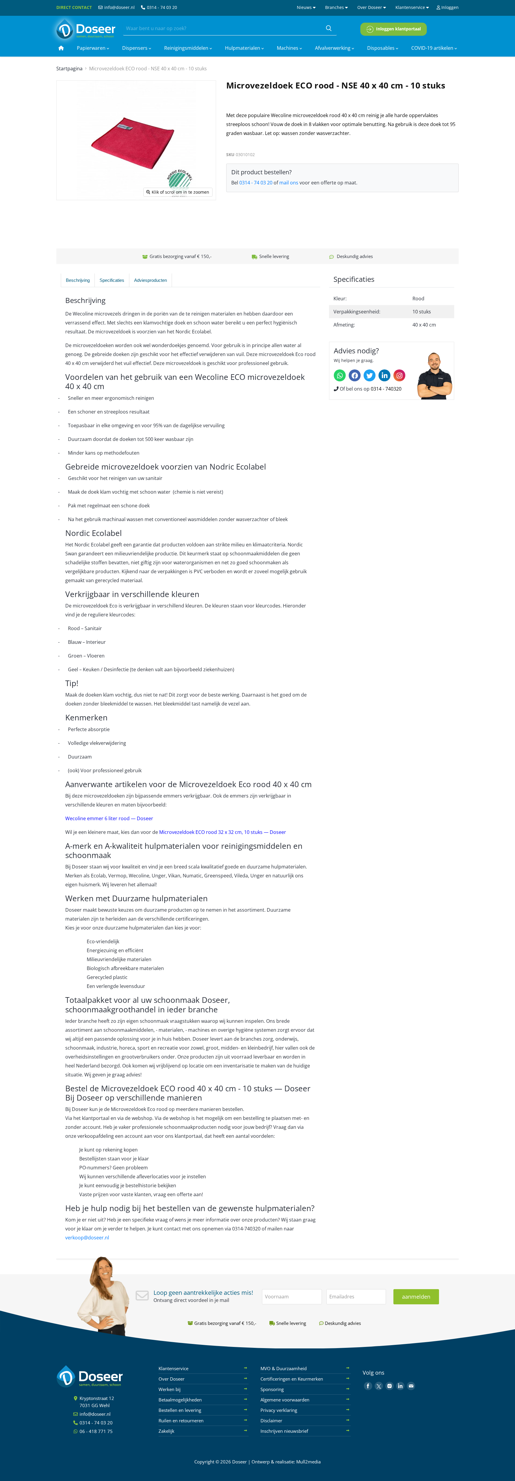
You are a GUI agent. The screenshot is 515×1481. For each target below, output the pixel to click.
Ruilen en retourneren (181, 1420)
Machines (288, 48)
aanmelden (416, 1296)
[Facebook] (355, 375)
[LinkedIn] (384, 375)
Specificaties (112, 280)
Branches (335, 7)
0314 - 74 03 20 (161, 7)
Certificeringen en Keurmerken (291, 1379)
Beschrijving (78, 280)
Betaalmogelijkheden (180, 1400)
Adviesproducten (150, 280)
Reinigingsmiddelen (187, 48)
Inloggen (449, 7)
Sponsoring (272, 1389)
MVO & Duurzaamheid (283, 1368)
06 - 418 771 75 (95, 1431)
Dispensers (135, 48)
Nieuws (305, 7)
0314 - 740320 (386, 389)
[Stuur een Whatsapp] (340, 375)
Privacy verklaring (278, 1410)
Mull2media (308, 1462)
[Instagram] (399, 375)
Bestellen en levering (180, 1410)
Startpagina (69, 68)
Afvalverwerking (333, 48)
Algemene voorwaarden (284, 1400)
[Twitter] (370, 375)
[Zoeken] (329, 28)
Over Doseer (370, 7)
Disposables (381, 48)
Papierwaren (92, 48)
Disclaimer (271, 1420)
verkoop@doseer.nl (87, 1237)
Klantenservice (410, 7)
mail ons (288, 182)
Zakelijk (166, 1431)
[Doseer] (101, 1376)
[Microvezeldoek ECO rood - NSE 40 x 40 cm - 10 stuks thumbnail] (67, 217)
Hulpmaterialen (243, 48)
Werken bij (170, 1389)
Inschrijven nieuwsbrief (284, 1431)
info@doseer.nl (119, 7)
